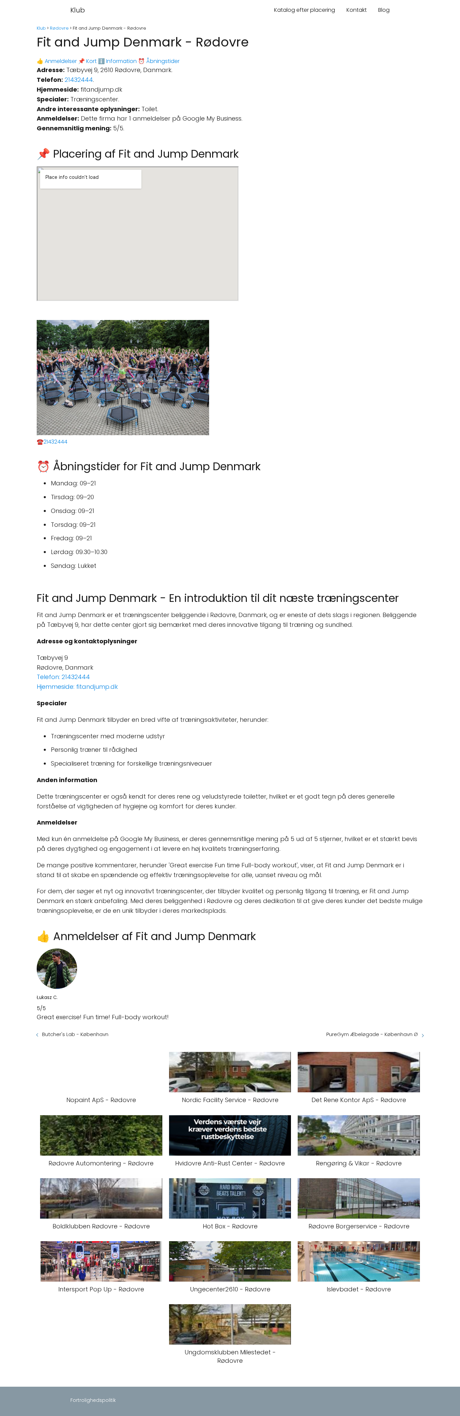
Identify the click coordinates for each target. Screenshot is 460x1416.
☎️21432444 (52, 442)
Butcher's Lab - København (75, 1034)
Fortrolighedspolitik (93, 1400)
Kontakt (357, 10)
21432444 (79, 79)
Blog (384, 10)
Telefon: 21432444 (63, 677)
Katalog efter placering (304, 10)
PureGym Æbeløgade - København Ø (372, 1034)
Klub (77, 10)
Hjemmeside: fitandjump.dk (77, 686)
